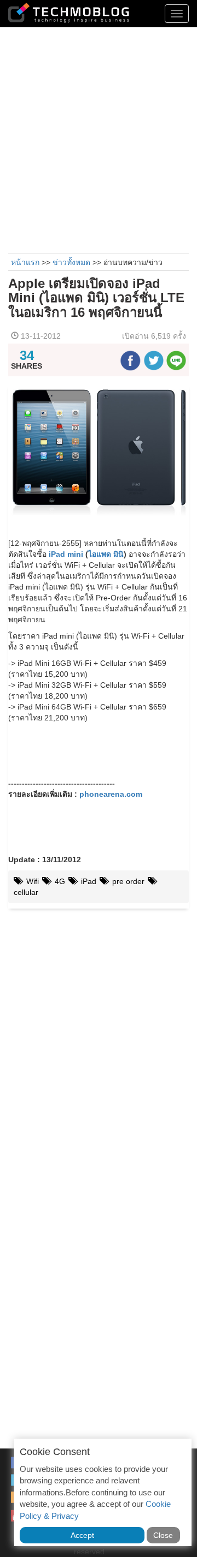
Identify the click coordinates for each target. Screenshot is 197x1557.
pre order (127, 881)
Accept (82, 1535)
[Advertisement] (98, 139)
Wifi (31, 881)
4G (59, 881)
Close (163, 1535)
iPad (87, 881)
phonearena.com (110, 794)
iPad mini (66, 554)
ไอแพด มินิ (106, 554)
